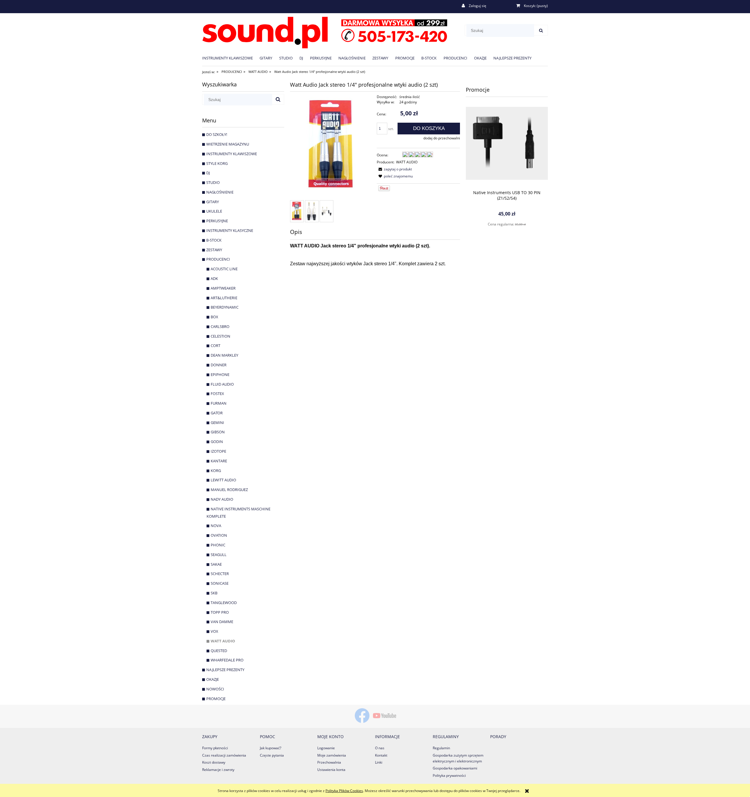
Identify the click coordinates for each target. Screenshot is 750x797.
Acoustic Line (224, 268)
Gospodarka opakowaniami (455, 768)
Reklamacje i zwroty (218, 769)
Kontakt (381, 755)
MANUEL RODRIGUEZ (229, 489)
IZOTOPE (218, 451)
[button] (394, 169)
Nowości (215, 689)
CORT (215, 345)
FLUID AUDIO (222, 384)
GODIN (217, 441)
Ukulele (214, 211)
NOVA (216, 525)
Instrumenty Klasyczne (229, 230)
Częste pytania (272, 755)
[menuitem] (231, 58)
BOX (214, 316)
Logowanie (326, 747)
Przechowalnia (329, 762)
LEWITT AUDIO (223, 480)
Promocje (216, 698)
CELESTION (220, 336)
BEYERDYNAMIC (224, 307)
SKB (214, 593)
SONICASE (220, 583)
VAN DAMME (222, 621)
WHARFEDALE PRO (227, 660)
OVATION (219, 535)
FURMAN (218, 403)
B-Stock (213, 240)
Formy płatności (215, 747)
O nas (379, 747)
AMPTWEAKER (223, 288)
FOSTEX (217, 393)
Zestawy (214, 249)
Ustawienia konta (331, 769)
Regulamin (441, 747)
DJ (208, 172)
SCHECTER (220, 573)
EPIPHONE (220, 374)
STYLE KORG (217, 163)
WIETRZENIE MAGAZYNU (227, 144)
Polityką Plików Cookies (344, 790)
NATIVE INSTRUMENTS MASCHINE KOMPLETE (238, 512)
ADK (214, 278)
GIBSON (218, 432)
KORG (216, 470)
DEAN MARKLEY (224, 355)
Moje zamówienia (331, 755)
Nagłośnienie (219, 192)
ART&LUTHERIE (224, 297)
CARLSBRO (220, 326)
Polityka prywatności (449, 775)
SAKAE (216, 564)
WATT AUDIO (223, 641)
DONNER (218, 364)
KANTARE (219, 461)
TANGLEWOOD (224, 602)
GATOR (217, 412)
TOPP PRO (220, 612)
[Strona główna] (324, 31)
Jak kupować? (270, 747)
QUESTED (219, 650)
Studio (213, 182)
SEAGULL (218, 554)
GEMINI (217, 422)
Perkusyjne (217, 220)
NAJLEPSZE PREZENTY (225, 669)
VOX (214, 631)
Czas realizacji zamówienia (224, 755)
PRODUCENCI (218, 259)
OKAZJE (212, 679)
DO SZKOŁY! (216, 134)
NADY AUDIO (222, 499)
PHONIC (218, 545)
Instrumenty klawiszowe (231, 153)
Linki (378, 762)
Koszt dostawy (213, 762)
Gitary (212, 201)
